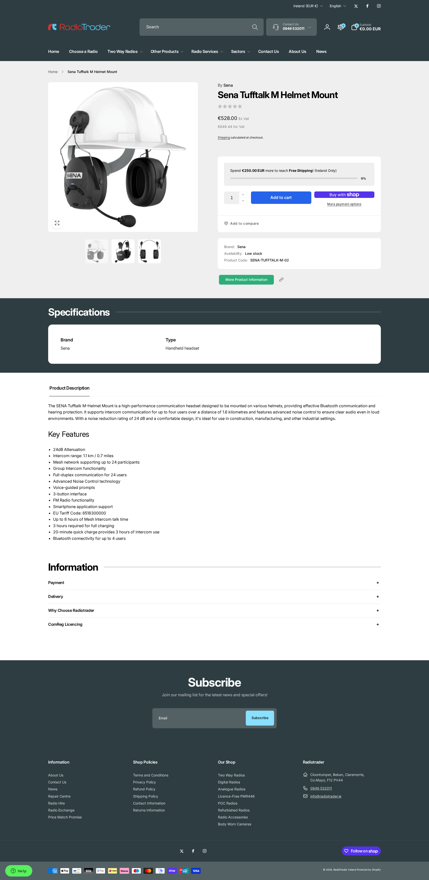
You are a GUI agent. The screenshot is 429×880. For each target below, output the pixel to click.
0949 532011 (321, 788)
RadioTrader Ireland (344, 869)
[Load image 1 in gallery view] (96, 251)
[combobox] (202, 27)
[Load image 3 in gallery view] (149, 251)
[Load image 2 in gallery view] (122, 251)
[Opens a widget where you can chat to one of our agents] (18, 871)
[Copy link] (281, 279)
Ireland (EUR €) (305, 6)
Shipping (224, 137)
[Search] (255, 27)
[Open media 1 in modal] (123, 157)
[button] (366, 27)
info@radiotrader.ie (325, 796)
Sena (225, 85)
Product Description (69, 388)
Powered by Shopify (369, 869)
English (335, 6)
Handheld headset (182, 348)
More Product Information (246, 279)
